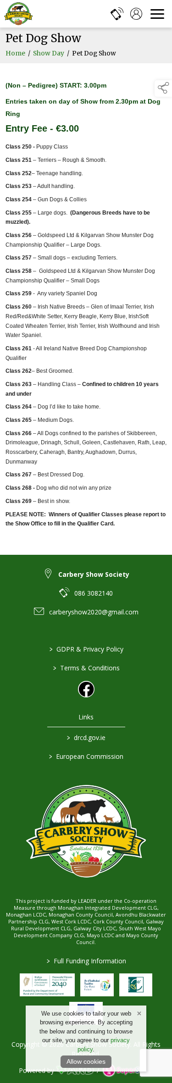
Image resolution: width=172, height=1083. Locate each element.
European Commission (86, 756)
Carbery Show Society (93, 574)
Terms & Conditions (86, 668)
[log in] (136, 13)
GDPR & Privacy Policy (86, 649)
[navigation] (157, 14)
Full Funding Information (86, 960)
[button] (163, 88)
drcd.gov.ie (86, 737)
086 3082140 (93, 593)
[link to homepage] (18, 14)
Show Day (48, 53)
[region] (86, 303)
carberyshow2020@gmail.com (94, 612)
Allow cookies (86, 1061)
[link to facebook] (86, 689)
